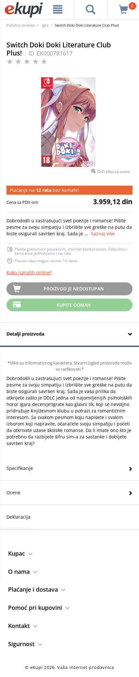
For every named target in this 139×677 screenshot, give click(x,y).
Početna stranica (20, 25)
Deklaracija (18, 517)
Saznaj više (103, 233)
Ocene (13, 492)
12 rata (43, 190)
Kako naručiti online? (29, 272)
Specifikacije (19, 468)
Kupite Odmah (74, 305)
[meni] (58, 9)
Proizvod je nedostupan (74, 289)
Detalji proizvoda (25, 334)
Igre (45, 25)
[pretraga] (90, 9)
